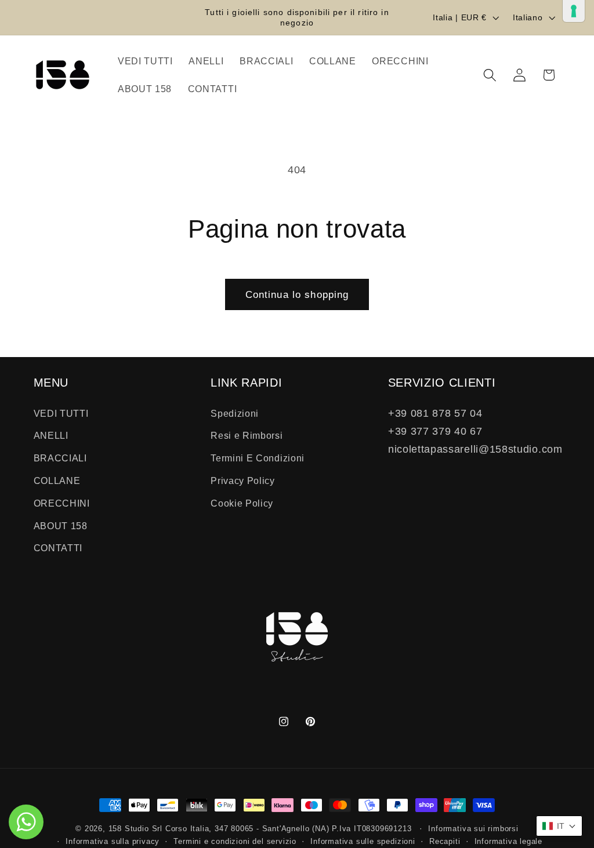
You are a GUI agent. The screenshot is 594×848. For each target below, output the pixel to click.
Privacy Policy (243, 480)
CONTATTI (58, 548)
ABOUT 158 (61, 526)
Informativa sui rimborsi (473, 829)
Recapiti (444, 842)
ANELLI (51, 435)
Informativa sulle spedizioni (362, 842)
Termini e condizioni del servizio (234, 842)
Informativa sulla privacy (113, 842)
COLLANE (57, 480)
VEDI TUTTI (61, 413)
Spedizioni (235, 413)
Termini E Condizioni (258, 458)
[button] (490, 75)
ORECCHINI (62, 503)
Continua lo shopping (297, 294)
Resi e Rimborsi (246, 435)
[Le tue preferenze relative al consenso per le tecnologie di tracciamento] (574, 11)
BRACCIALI (60, 458)
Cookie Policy (242, 503)
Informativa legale (509, 842)
